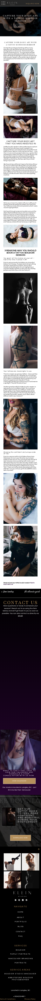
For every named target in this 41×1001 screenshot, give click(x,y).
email (20, 616)
